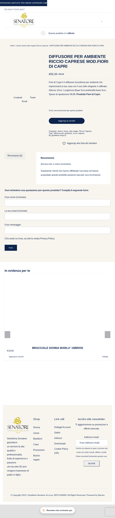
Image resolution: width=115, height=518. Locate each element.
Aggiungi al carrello (66, 121)
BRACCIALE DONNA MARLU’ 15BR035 (57, 347)
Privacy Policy (47, 238)
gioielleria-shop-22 (59, 135)
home (66, 131)
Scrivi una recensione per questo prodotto (66, 110)
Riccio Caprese (85, 131)
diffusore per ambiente (63, 133)
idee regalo (73, 131)
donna (60, 131)
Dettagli (105, 357)
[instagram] (105, 9)
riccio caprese (78, 133)
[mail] (110, 9)
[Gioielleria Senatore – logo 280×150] (24, 13)
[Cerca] (98, 20)
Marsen (101, 495)
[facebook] (101, 9)
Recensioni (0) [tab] (15, 155)
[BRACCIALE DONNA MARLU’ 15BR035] (57, 309)
